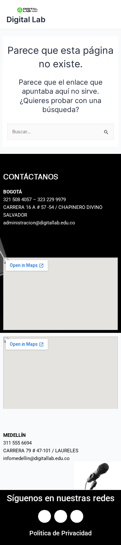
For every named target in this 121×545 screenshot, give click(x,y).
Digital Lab (25, 19)
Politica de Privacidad (60, 533)
